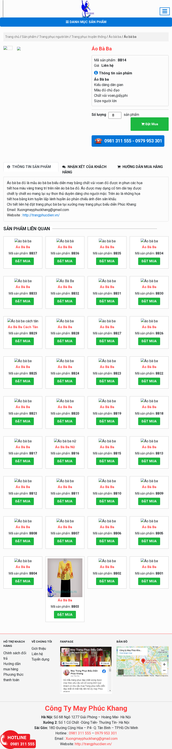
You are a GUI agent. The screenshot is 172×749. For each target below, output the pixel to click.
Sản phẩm (29, 37)
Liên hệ (107, 65)
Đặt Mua (151, 124)
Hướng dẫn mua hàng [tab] (142, 167)
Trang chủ (12, 37)
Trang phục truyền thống (88, 37)
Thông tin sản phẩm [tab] (31, 167)
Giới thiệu (39, 648)
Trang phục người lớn (54, 37)
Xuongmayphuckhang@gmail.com (92, 738)
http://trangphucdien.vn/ (41, 215)
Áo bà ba (115, 37)
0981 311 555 (80, 733)
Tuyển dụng (40, 659)
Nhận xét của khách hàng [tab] (84, 169)
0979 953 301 (106, 733)
